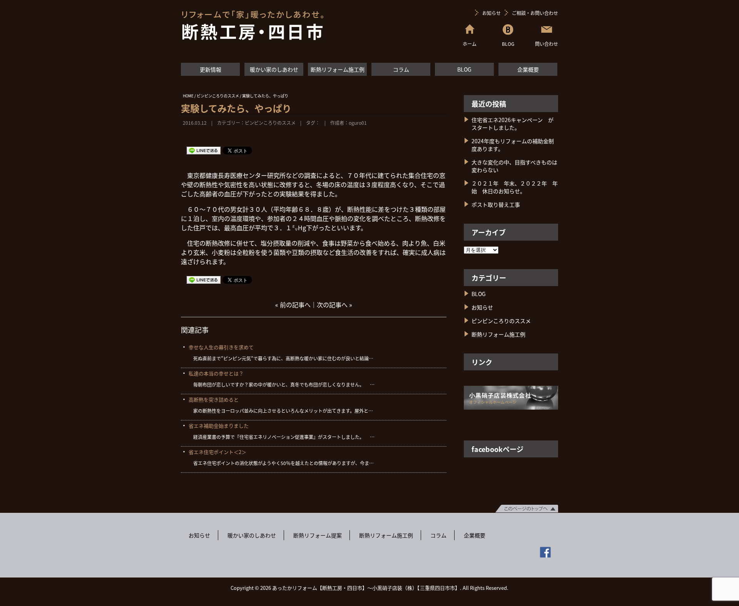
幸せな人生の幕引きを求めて (221, 347)
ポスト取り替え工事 (495, 204)
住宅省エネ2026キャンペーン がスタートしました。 (512, 123)
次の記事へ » (334, 304)
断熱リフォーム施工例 (337, 69)
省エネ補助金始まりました (219, 425)
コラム (401, 69)
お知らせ (491, 13)
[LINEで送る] (204, 150)
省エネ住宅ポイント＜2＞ (217, 451)
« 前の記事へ (293, 304)
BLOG (464, 69)
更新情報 (210, 69)
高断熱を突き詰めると (214, 399)
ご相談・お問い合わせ (535, 13)
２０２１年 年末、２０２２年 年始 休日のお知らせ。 (514, 187)
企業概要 (528, 69)
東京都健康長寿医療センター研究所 (236, 175)
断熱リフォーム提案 (317, 535)
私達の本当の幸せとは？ (216, 373)
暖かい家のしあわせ (274, 69)
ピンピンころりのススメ (270, 122)
